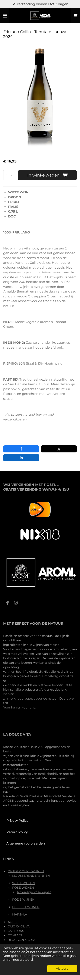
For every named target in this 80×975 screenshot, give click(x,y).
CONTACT (15, 935)
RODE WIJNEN (23, 899)
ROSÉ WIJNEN (23, 888)
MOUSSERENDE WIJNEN (31, 876)
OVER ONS (16, 931)
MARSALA (19, 914)
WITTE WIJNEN (23, 883)
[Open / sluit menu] (4, 15)
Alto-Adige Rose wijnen (34, 892)
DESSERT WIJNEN (25, 907)
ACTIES (13, 922)
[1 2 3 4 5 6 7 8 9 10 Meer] (9, 175)
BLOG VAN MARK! (21, 940)
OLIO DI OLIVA (19, 926)
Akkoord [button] (62, 968)
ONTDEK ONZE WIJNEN (26, 871)
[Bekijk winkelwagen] (75, 15)
